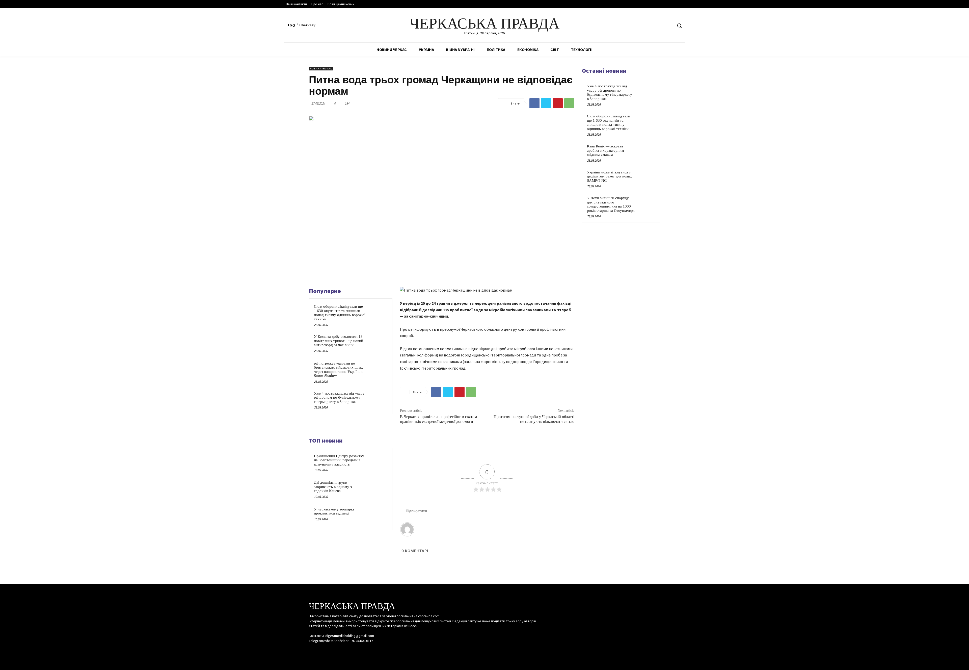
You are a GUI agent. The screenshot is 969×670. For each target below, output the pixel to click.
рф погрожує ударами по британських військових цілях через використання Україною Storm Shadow (338, 369)
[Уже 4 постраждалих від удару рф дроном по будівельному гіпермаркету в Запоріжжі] (377, 399)
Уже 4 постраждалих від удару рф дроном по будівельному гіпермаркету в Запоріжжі (339, 397)
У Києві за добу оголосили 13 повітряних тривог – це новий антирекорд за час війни (338, 340)
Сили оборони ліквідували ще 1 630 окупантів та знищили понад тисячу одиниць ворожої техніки (339, 312)
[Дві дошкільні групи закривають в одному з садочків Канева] (377, 489)
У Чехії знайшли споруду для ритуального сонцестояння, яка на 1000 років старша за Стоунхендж (610, 204)
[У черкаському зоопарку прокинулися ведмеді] (377, 515)
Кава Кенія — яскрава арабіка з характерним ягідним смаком (605, 150)
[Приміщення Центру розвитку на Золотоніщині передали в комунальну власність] (377, 462)
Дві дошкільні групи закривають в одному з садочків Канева (333, 486)
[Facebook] (649, 25)
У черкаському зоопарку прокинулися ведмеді (334, 511)
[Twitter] (668, 25)
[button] (679, 25)
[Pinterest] (558, 103)
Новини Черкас (321, 68)
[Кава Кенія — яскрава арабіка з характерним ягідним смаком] (646, 152)
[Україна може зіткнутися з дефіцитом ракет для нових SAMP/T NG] (646, 178)
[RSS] (659, 25)
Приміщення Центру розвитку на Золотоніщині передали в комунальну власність (339, 460)
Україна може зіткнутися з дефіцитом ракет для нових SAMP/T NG (609, 176)
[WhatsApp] (569, 103)
